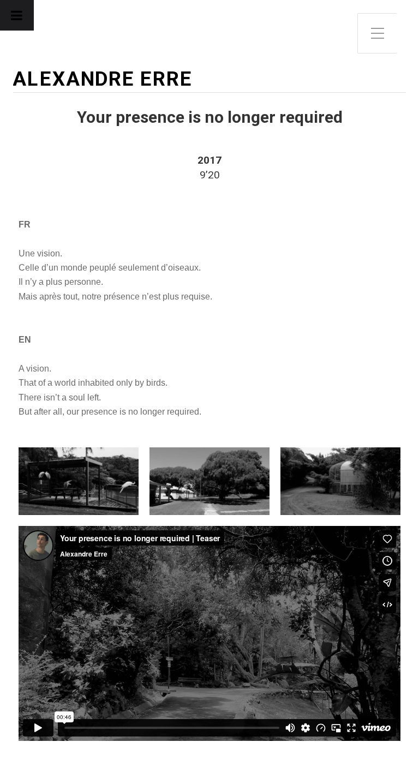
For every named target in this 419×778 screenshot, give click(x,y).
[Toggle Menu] (17, 15)
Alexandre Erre (102, 79)
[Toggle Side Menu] (377, 33)
